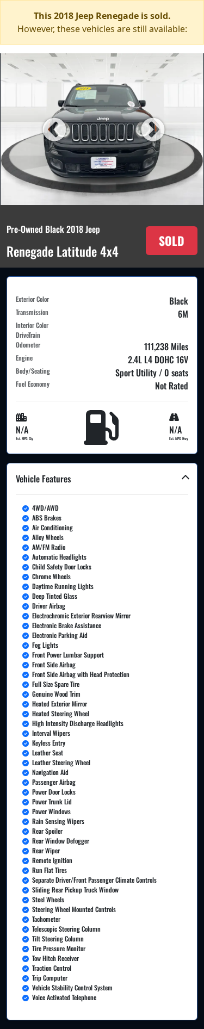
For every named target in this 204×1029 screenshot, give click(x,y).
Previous (53, 129)
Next (151, 129)
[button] (102, 741)
